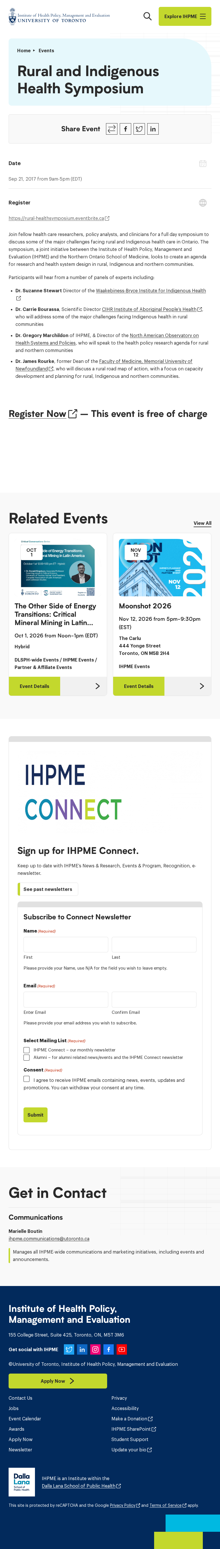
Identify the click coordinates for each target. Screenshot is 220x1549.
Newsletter (20, 1449)
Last (116, 957)
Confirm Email (126, 1012)
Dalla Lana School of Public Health (78, 1486)
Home (24, 50)
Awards (16, 1429)
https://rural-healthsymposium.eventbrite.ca (56, 218)
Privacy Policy (122, 1505)
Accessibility (125, 1408)
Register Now (37, 413)
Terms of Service (166, 1505)
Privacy (119, 1398)
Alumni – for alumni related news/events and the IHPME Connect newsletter (108, 1057)
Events (46, 50)
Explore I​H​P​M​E (180, 16)
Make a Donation (129, 1418)
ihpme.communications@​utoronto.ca (49, 1238)
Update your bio (128, 1449)
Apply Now (21, 1439)
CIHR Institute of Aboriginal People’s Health (149, 309)
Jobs (14, 1408)
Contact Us (20, 1398)
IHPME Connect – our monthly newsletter (74, 1050)
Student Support (129, 1439)
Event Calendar (25, 1418)
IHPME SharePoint (131, 1429)
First (28, 957)
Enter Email (34, 1012)
